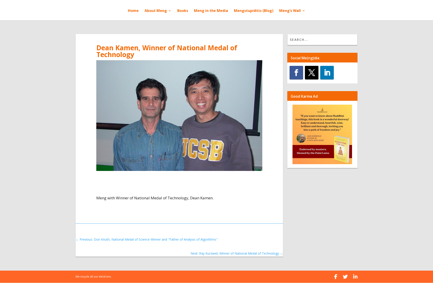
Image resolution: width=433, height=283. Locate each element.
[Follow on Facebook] (296, 72)
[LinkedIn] (355, 276)
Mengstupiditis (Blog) (253, 11)
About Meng (156, 11)
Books (182, 11)
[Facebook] (335, 276)
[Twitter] (345, 276)
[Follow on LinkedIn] (327, 72)
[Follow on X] (311, 72)
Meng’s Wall (290, 11)
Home (133, 11)
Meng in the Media (211, 11)
